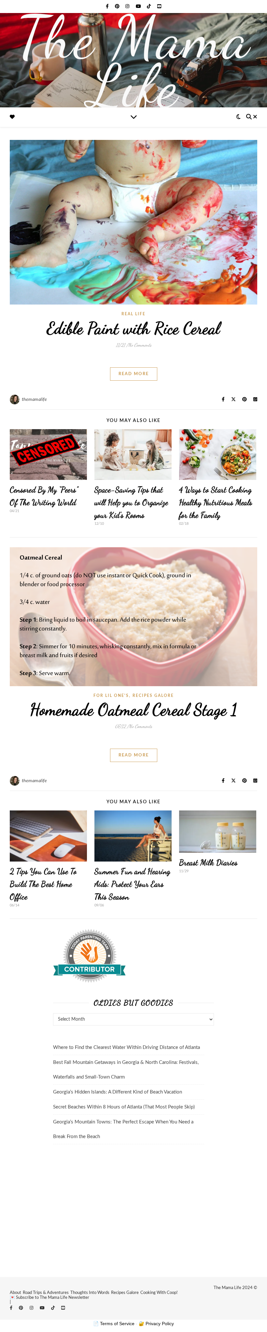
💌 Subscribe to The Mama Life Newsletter (49, 1298)
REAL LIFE (133, 314)
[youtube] (139, 6)
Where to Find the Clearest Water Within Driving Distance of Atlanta (126, 1047)
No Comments (139, 345)
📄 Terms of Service (113, 1323)
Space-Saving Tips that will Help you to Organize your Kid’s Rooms (131, 502)
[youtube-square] (159, 6)
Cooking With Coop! (159, 1293)
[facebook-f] (108, 6)
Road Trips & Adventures (46, 1293)
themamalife (34, 399)
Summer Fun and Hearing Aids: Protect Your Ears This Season (132, 884)
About (15, 1293)
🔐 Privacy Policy (156, 1323)
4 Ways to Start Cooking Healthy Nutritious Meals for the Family (215, 502)
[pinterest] (118, 6)
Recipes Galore (125, 1293)
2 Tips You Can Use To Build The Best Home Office (43, 884)
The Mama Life (134, 62)
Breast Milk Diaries (208, 862)
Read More (134, 374)
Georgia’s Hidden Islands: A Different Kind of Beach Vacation (117, 1092)
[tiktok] (149, 6)
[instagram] (128, 6)
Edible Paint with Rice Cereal (133, 328)
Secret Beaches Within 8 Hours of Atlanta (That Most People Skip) (124, 1107)
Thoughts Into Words (89, 1293)
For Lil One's (111, 696)
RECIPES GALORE (153, 696)
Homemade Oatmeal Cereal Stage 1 (133, 709)
